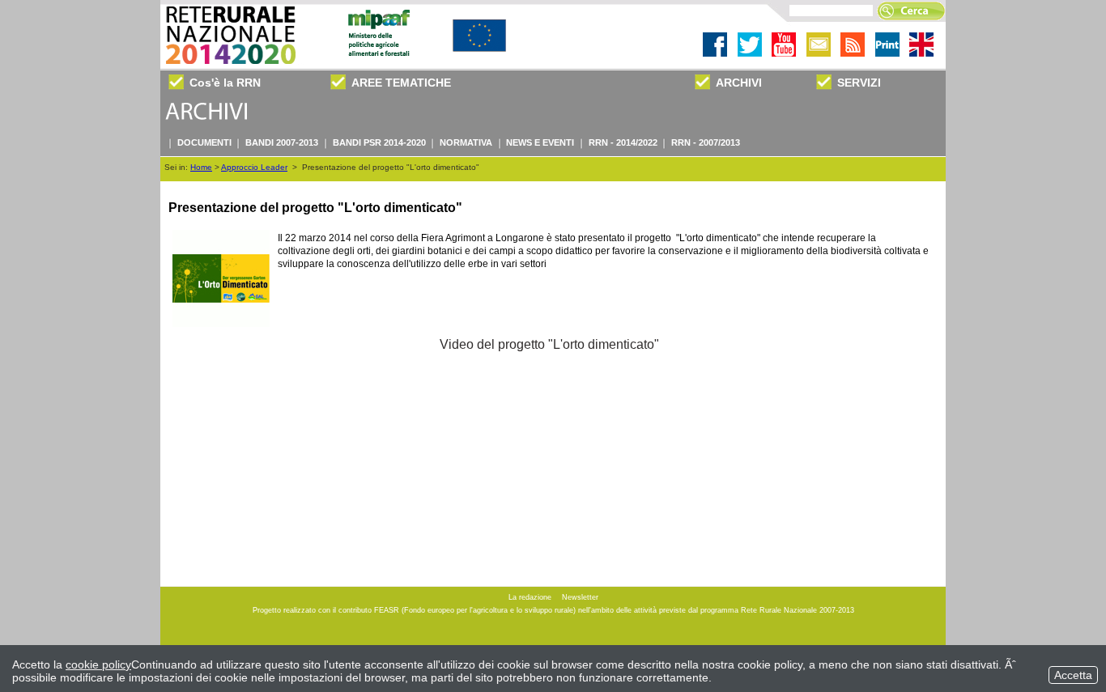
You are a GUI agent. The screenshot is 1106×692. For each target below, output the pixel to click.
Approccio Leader (254, 167)
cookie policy (98, 664)
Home (201, 167)
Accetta (1073, 675)
